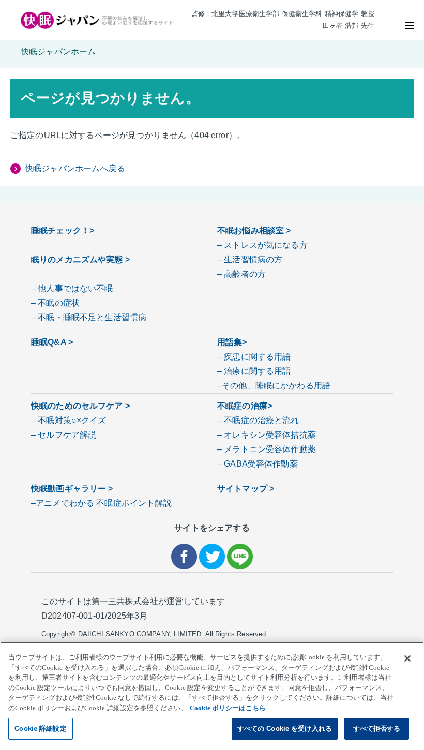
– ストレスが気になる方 (262, 245)
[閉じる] (407, 658)
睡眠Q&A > (52, 342)
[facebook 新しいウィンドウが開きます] (184, 558)
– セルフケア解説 (63, 434)
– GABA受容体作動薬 (257, 463)
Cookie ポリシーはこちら (228, 708)
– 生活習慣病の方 (249, 259)
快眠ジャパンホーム (58, 51)
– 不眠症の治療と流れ (258, 420)
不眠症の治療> (244, 405)
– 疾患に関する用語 (254, 356)
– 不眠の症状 (55, 302)
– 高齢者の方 (241, 273)
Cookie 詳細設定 (40, 728)
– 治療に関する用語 (254, 371)
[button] (409, 25)
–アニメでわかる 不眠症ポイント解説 (101, 503)
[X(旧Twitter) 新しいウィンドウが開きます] (212, 558)
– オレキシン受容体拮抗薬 (266, 434)
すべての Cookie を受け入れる (284, 728)
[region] (212, 696)
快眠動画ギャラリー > (72, 488)
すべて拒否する (377, 728)
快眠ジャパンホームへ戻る (75, 168)
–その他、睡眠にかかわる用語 (273, 385)
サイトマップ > (245, 488)
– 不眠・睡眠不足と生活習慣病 (88, 317)
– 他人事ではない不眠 (72, 288)
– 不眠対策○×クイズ (69, 420)
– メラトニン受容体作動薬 (266, 449)
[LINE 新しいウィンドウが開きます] (240, 558)
